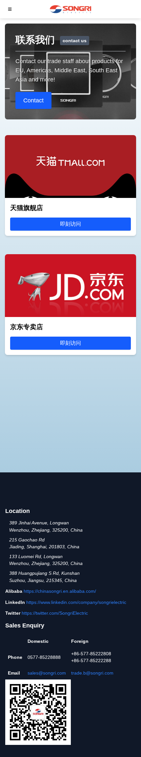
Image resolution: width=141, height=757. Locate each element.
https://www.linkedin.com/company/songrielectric (76, 602)
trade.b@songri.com (92, 673)
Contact (33, 100)
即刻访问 (70, 224)
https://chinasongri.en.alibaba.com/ (60, 591)
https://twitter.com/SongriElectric (55, 613)
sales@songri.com (47, 673)
